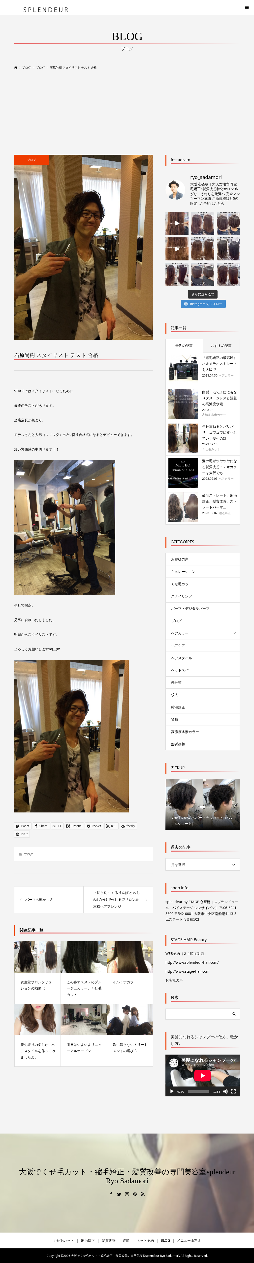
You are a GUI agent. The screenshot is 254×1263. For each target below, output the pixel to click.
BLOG (165, 1240)
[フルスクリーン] (233, 1091)
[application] (202, 1075)
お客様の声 (180, 559)
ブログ (31, 160)
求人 (174, 694)
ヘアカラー (180, 633)
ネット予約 (145, 1240)
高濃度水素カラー (185, 731)
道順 (174, 719)
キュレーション (183, 571)
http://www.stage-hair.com (187, 971)
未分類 (176, 682)
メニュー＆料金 (189, 1240)
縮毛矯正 (178, 707)
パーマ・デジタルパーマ (190, 608)
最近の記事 (184, 345)
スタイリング (181, 596)
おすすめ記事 (221, 345)
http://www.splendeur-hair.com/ (192, 962)
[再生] (171, 1091)
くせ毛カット (183, 583)
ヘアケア (178, 645)
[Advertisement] (127, 112)
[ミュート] (225, 1091)
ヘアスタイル (181, 658)
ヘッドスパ (180, 670)
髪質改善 (178, 744)
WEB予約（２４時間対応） (186, 953)
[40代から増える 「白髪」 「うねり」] (177, 223)
